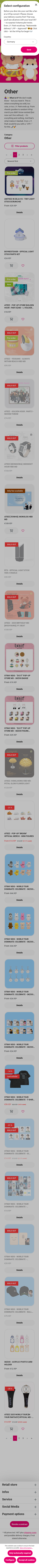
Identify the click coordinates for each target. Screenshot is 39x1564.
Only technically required (20, 1553)
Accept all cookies (27, 1560)
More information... (26, 1548)
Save (29, 50)
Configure (10, 1560)
